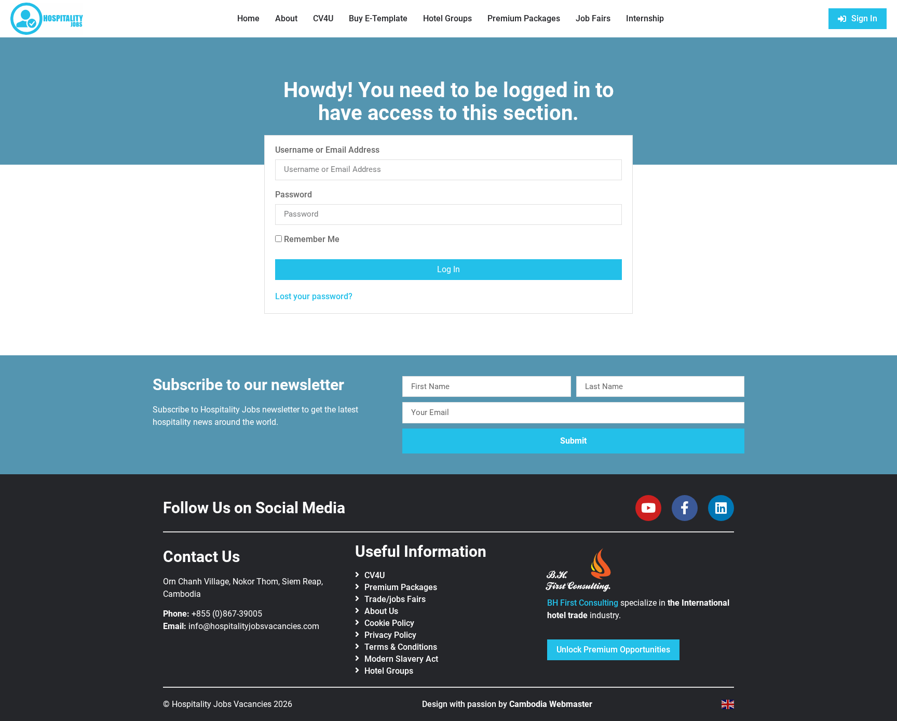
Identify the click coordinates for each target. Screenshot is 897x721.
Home (248, 18)
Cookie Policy (389, 623)
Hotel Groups (447, 18)
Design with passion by (507, 704)
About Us (381, 611)
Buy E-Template (378, 18)
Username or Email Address (327, 150)
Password (293, 195)
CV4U (323, 18)
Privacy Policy (390, 635)
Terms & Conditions (400, 647)
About (286, 18)
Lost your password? (313, 296)
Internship (645, 18)
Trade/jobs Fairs (395, 599)
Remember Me (310, 239)
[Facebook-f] (685, 508)
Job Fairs (593, 18)
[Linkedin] (721, 508)
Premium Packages (523, 18)
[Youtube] (648, 508)
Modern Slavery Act (401, 659)
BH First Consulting (582, 603)
